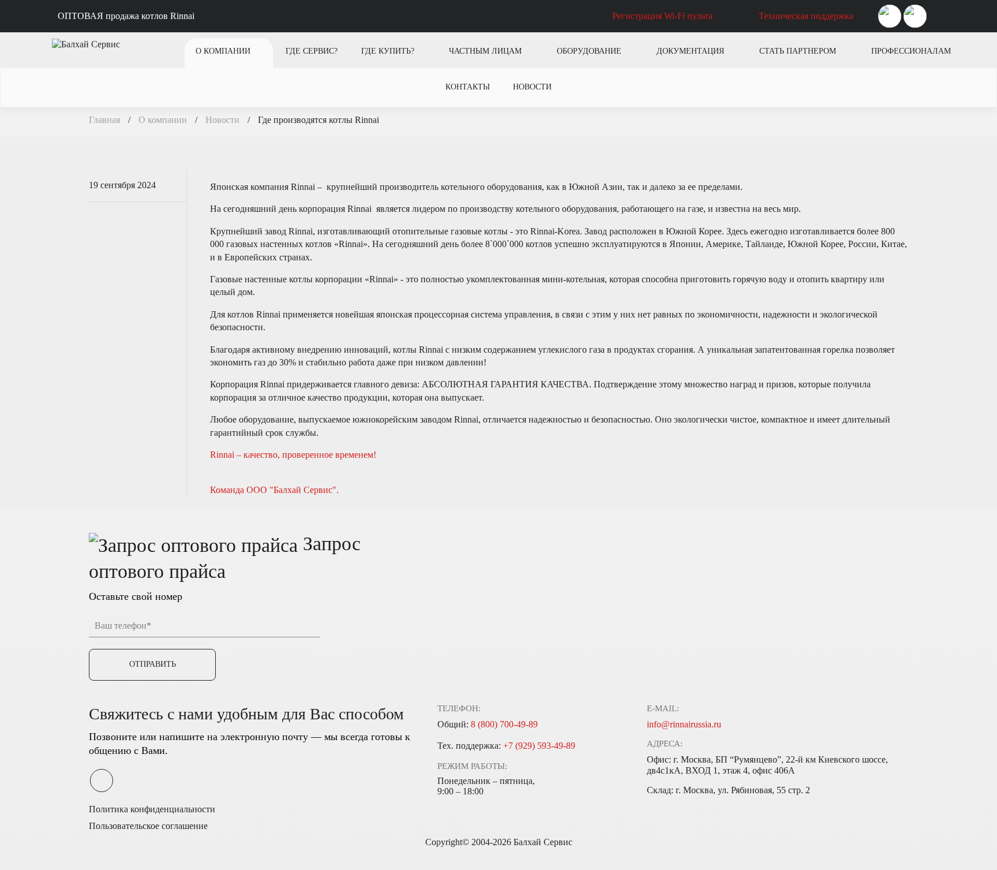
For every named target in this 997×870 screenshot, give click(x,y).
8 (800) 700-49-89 (504, 724)
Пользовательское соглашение (148, 826)
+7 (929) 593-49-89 (539, 745)
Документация (690, 51)
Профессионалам (911, 51)
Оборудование (589, 51)
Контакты (467, 87)
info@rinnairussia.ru (684, 724)
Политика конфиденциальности (152, 809)
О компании (223, 51)
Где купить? (387, 51)
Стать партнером (797, 51)
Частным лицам (485, 51)
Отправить (152, 664)
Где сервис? (312, 51)
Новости (532, 87)
